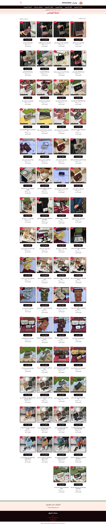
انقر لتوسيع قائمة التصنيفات (52, 507)
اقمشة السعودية (28, 7)
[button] (21, 3)
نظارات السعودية (49, 7)
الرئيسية (58, 9)
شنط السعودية (58, 7)
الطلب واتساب (77, 39)
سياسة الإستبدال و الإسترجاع (53, 517)
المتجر (53, 515)
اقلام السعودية (68, 7)
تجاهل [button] (42, 523)
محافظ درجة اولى (38, 7)
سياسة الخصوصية (53, 519)
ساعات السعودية (78, 7)
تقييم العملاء (53, 520)
